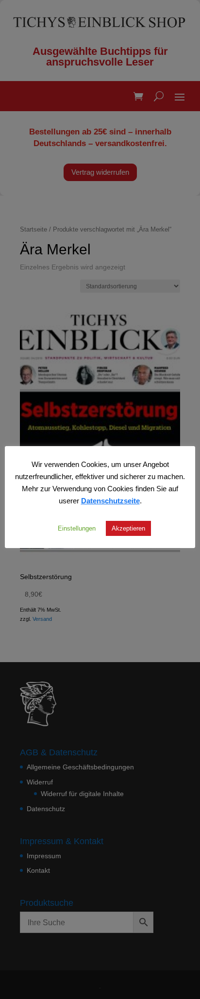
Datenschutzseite (110, 500)
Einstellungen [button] (77, 528)
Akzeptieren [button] (128, 528)
